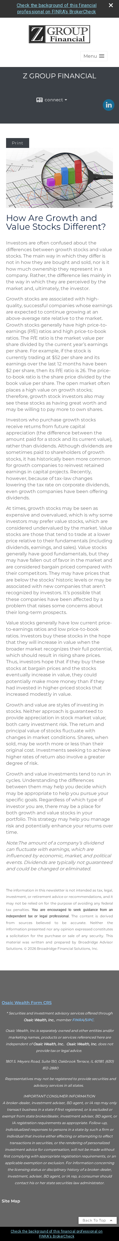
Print (17, 143)
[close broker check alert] (111, 5)
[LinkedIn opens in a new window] (108, 108)
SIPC (89, 1020)
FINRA (78, 1020)
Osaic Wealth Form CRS (27, 1002)
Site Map (11, 1201)
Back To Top (95, 1220)
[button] (93, 56)
